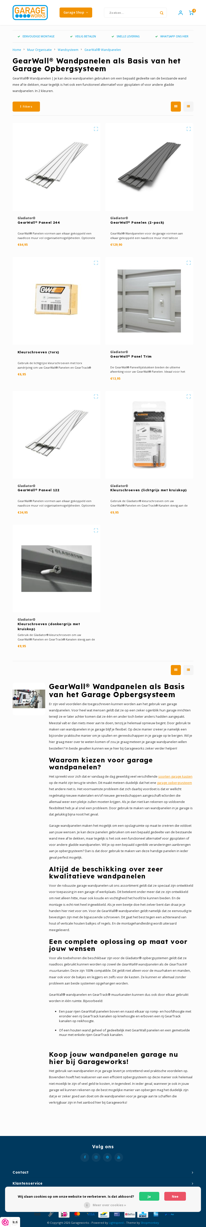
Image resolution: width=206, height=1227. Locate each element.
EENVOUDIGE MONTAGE (39, 36)
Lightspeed (116, 1222)
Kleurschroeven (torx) (39, 352)
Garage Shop (74, 12)
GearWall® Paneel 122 (39, 490)
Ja (149, 1196)
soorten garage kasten (175, 776)
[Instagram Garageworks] (96, 1157)
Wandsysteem (68, 50)
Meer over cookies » (109, 1205)
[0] (191, 12)
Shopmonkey (150, 1222)
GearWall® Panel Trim (131, 356)
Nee (175, 1196)
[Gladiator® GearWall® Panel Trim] (149, 301)
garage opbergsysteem (174, 783)
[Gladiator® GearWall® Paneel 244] (56, 167)
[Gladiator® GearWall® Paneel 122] (56, 435)
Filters (27, 106)
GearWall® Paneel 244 (39, 222)
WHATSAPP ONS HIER (174, 36)
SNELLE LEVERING (128, 36)
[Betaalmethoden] (37, 1213)
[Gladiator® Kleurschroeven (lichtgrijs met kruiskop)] (149, 435)
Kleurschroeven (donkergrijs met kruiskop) (49, 626)
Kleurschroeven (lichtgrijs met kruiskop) (148, 490)
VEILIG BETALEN (85, 36)
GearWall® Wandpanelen (102, 50)
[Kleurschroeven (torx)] (56, 301)
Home (17, 50)
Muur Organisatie (39, 50)
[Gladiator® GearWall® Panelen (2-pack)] (149, 167)
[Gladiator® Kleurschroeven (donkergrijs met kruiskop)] (56, 568)
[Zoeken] (162, 13)
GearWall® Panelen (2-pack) (137, 222)
